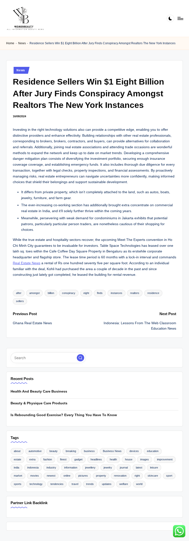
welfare (123, 484)
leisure (154, 467)
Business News (112, 451)
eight (86, 293)
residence (153, 293)
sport (169, 475)
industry (51, 467)
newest (51, 475)
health (113, 459)
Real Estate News (26, 263)
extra (32, 459)
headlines (96, 459)
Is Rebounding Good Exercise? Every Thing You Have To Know (64, 415)
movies (34, 475)
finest (63, 459)
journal (124, 467)
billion (51, 293)
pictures (83, 475)
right (137, 475)
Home (10, 43)
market (18, 475)
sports (17, 484)
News (22, 43)
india (16, 467)
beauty (53, 451)
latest (139, 467)
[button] (80, 358)
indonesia (33, 467)
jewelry (108, 467)
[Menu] (180, 18)
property (101, 475)
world (139, 484)
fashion (47, 459)
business (89, 451)
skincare (153, 475)
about (17, 451)
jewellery (90, 467)
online (66, 475)
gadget (78, 459)
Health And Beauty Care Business (39, 391)
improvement (165, 459)
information (70, 467)
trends (90, 484)
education (152, 451)
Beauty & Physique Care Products (39, 403)
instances (116, 293)
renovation (120, 475)
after (18, 293)
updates (106, 484)
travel (75, 484)
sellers (20, 301)
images (144, 459)
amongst (34, 293)
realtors (134, 293)
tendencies (56, 484)
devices (134, 451)
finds (100, 293)
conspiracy (68, 293)
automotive (35, 451)
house (128, 459)
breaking (71, 451)
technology (36, 484)
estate (17, 459)
